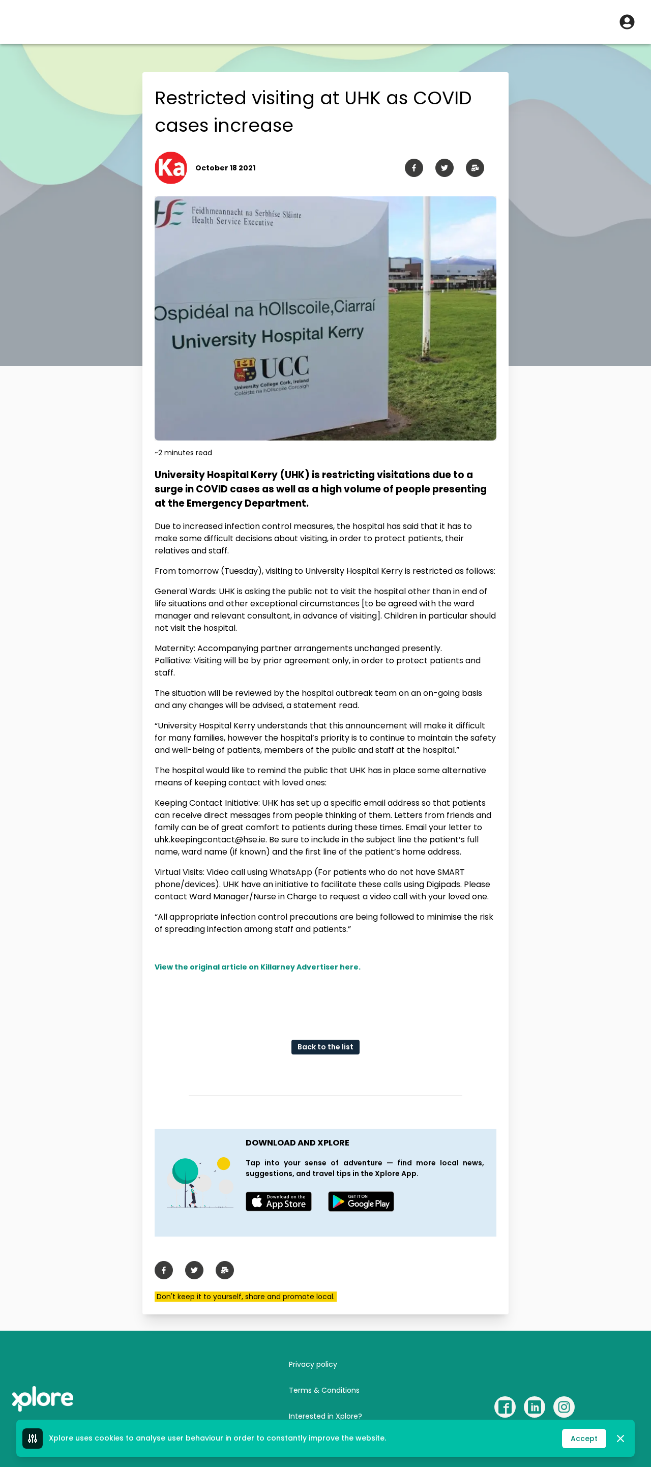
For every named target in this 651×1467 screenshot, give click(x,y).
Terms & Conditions (324, 1390)
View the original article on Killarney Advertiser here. (258, 967)
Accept (584, 1438)
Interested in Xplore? (325, 1416)
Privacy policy (313, 1364)
